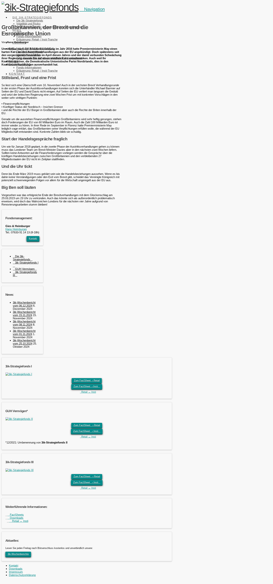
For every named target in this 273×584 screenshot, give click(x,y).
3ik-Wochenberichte (18, 554)
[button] (92, 9)
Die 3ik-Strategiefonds (21, 258)
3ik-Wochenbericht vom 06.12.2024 (24, 304)
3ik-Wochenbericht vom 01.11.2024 (24, 332)
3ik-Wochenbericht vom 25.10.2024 (24, 342)
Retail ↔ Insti (88, 392)
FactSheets (16, 514)
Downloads (15, 517)
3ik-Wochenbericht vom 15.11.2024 (24, 313)
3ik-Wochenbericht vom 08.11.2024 (24, 323)
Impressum (16, 571)
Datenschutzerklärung (22, 575)
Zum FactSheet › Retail (87, 380)
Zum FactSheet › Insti (87, 386)
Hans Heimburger (16, 229)
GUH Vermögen (25, 268)
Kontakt (33, 238)
